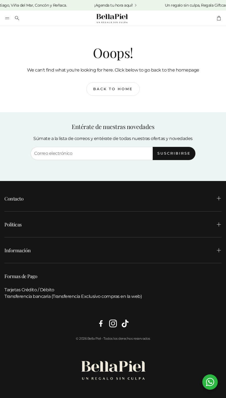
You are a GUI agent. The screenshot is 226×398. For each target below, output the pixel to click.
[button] (7, 18)
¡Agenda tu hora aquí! (110, 5)
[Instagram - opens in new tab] (113, 323)
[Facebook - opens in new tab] (101, 323)
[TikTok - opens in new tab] (125, 323)
